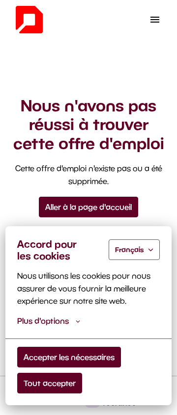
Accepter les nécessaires (69, 357)
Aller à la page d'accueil (88, 206)
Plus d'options (43, 320)
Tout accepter (50, 383)
